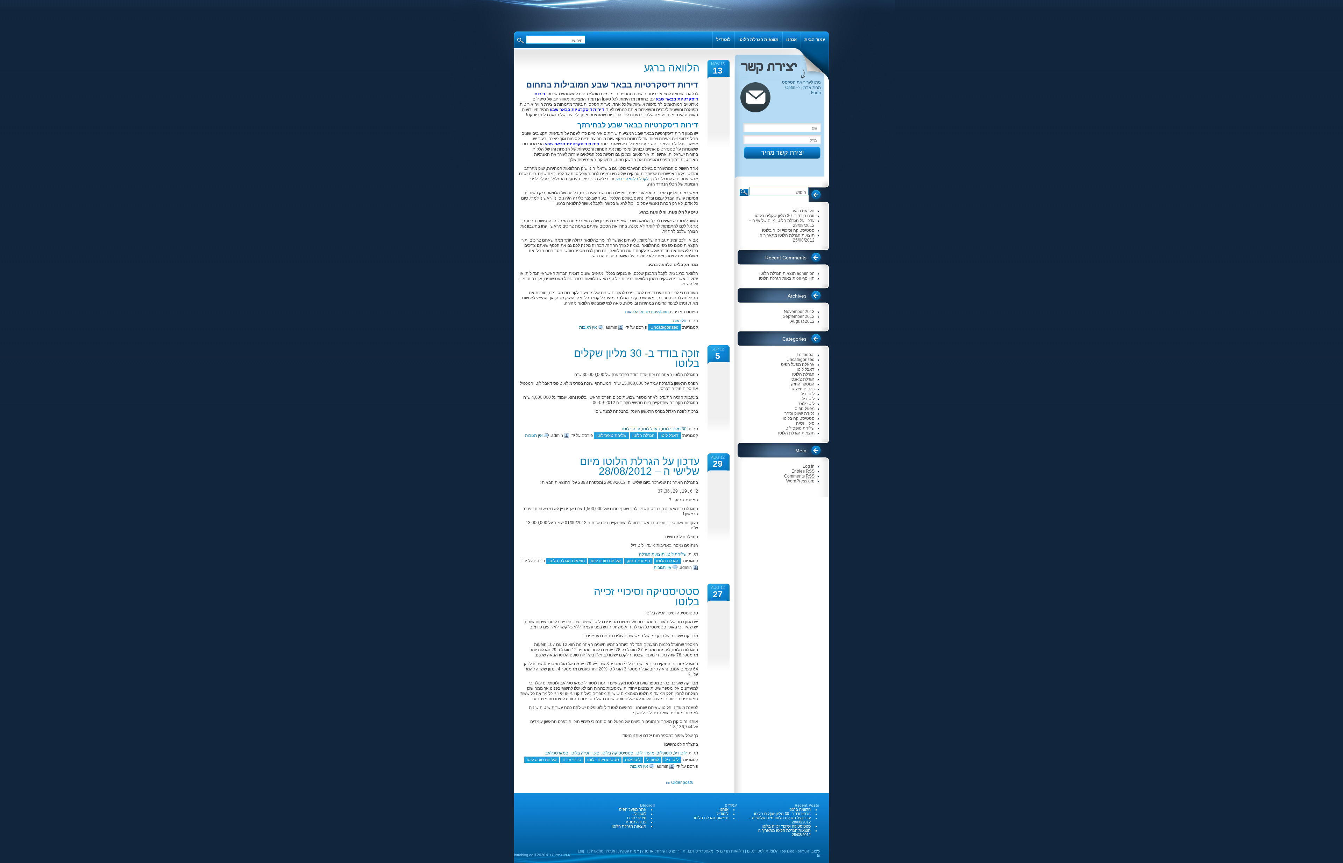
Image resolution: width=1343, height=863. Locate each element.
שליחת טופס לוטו (611, 435)
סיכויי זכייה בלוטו (584, 753)
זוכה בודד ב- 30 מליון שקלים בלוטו (636, 358)
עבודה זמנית (636, 822)
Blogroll (647, 805)
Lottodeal (806, 354)
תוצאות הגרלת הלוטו (566, 560)
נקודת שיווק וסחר (799, 413)
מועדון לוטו (644, 753)
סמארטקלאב (556, 753)
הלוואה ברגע (671, 68)
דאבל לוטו (651, 428)
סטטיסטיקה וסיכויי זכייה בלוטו (646, 596)
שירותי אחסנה (653, 851)
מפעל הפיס (805, 408)
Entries (803, 471)
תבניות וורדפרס (681, 851)
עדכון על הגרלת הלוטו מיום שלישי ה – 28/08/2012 (639, 466)
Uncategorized (664, 327)
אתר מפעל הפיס (632, 809)
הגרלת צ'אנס (803, 379)
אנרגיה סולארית (602, 851)
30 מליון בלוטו (674, 428)
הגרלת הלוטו (643, 435)
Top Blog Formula (794, 851)
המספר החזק (638, 560)
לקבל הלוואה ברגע (632, 178)
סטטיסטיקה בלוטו (617, 753)
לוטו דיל (671, 759)
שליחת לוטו (677, 554)
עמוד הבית (814, 39)
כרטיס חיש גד (802, 389)
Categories (794, 339)
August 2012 (802, 321)
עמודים (731, 805)
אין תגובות (588, 327)
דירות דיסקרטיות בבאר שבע (577, 109)
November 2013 (799, 311)
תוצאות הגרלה (652, 554)
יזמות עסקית (628, 851)
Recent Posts (817, 197)
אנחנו (791, 39)
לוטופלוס (664, 753)
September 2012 (799, 316)
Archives (797, 296)
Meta (800, 450)
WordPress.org (800, 481)
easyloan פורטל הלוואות (647, 311)
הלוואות (680, 320)
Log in (809, 466)
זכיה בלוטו (631, 428)
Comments (799, 476)
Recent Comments (785, 257)
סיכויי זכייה (572, 759)
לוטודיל (680, 753)
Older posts (682, 782)
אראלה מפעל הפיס (798, 364)
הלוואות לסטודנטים (763, 851)
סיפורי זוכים (636, 818)
